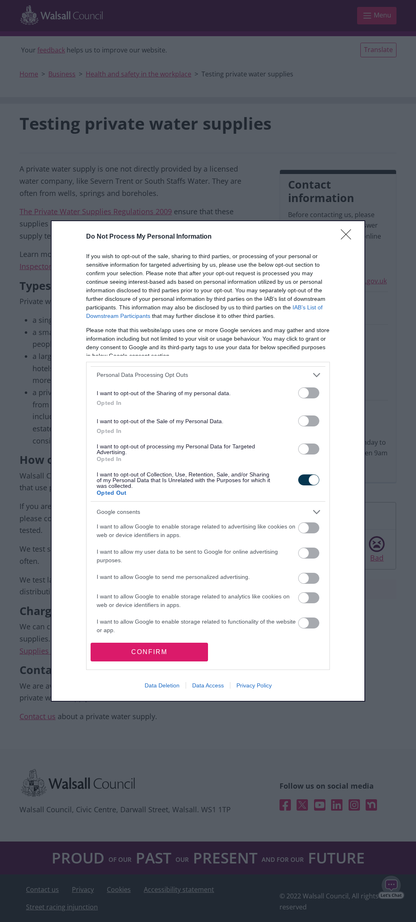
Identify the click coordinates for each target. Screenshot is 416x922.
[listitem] (208, 375)
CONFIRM (149, 651)
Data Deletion (162, 685)
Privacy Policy (254, 685)
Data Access (208, 685)
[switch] (308, 392)
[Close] (348, 237)
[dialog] (208, 461)
